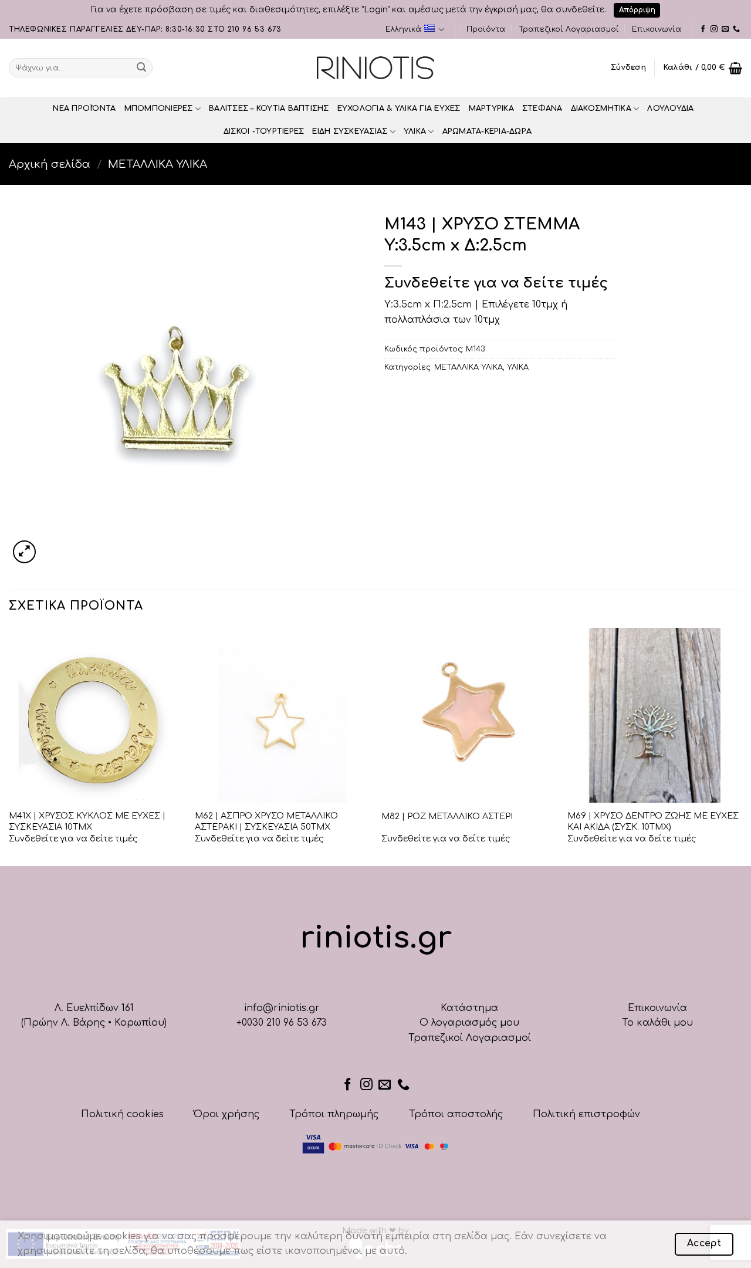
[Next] (741, 746)
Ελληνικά (403, 29)
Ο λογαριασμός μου (469, 1022)
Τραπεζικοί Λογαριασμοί (569, 29)
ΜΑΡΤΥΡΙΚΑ (491, 108)
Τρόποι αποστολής (456, 1114)
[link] (702, 29)
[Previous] (9, 746)
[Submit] (141, 68)
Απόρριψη (637, 10)
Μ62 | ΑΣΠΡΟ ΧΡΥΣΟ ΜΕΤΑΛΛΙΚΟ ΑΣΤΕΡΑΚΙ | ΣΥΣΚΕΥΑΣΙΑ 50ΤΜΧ (266, 821)
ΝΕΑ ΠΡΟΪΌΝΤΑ (84, 108)
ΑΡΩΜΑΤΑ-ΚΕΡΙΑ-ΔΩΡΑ (487, 131)
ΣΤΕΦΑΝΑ (542, 108)
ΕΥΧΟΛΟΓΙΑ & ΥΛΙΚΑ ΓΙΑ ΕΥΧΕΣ (399, 108)
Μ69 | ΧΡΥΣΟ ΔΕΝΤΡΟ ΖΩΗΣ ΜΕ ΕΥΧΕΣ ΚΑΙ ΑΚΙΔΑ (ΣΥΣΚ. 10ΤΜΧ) (653, 821)
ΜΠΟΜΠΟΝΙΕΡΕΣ (158, 108)
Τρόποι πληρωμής (333, 1114)
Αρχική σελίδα (49, 164)
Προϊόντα (485, 29)
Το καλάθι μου (657, 1022)
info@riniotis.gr (282, 1008)
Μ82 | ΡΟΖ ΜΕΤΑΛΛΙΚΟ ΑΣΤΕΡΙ (447, 816)
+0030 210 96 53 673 (281, 1022)
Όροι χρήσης (226, 1114)
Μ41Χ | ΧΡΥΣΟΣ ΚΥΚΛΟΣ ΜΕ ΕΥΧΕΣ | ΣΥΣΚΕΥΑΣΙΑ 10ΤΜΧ (87, 821)
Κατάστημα (469, 1008)
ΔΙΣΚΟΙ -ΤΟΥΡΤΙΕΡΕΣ (264, 131)
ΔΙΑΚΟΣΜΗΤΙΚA (601, 108)
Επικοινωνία (656, 29)
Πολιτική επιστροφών (586, 1114)
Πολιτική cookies (122, 1114)
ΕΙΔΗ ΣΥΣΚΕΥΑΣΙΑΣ (349, 131)
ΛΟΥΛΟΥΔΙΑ (670, 108)
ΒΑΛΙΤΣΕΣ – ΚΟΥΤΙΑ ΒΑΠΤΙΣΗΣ (269, 108)
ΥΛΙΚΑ (415, 131)
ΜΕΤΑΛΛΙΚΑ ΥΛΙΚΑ (157, 164)
